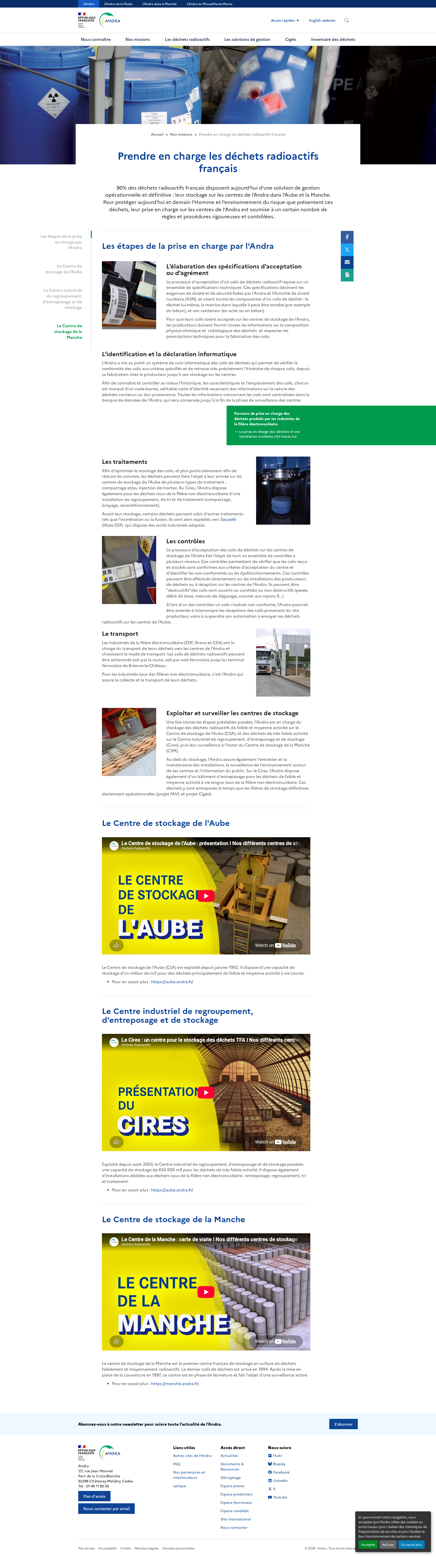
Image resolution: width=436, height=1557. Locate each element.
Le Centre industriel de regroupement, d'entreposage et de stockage (62, 298)
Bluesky (279, 1463)
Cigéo (290, 39)
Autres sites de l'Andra (192, 1455)
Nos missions (137, 39)
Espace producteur (237, 1493)
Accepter (368, 1544)
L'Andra (88, 4)
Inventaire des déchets (333, 39)
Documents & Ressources (232, 1466)
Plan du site (86, 1548)
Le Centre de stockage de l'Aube (63, 268)
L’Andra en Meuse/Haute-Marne (209, 4)
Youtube (280, 1497)
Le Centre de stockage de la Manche (68, 331)
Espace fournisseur (236, 1502)
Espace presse (232, 1485)
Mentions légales (147, 1548)
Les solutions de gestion (247, 39)
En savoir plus (411, 1544)
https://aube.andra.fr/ (172, 981)
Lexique (179, 1485)
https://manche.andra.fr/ (175, 1383)
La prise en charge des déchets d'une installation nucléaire (269, 433)
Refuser (388, 1544)
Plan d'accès (94, 1496)
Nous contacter (234, 1527)
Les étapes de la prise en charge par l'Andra (61, 241)
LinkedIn (280, 1480)
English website (322, 20)
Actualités (229, 1455)
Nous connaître (96, 39)
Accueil (157, 134)
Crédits (125, 1548)
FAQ (176, 1463)
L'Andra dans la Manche (160, 4)
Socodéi (228, 519)
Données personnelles (178, 1548)
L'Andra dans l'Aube (118, 4)
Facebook (281, 1472)
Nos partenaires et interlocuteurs (189, 1475)
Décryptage (231, 1477)
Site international (236, 1518)
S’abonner (343, 1424)
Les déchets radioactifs (187, 39)
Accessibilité (107, 1548)
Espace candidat (235, 1510)
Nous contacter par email (106, 1508)
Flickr (278, 1455)
